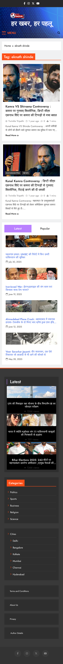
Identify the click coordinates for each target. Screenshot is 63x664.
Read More (10, 135)
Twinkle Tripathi (16, 121)
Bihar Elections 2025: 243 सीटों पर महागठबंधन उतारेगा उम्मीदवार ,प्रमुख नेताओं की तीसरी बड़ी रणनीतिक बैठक (31, 461)
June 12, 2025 (15, 326)
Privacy (13, 619)
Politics (13, 492)
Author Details (16, 633)
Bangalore (18, 547)
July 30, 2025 (15, 261)
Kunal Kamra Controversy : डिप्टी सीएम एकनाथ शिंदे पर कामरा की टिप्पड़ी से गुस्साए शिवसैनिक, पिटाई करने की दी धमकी (30, 185)
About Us (14, 605)
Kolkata (16, 554)
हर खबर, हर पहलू (31, 23)
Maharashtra (13, 173)
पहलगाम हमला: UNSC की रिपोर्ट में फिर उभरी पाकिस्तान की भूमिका (27, 256)
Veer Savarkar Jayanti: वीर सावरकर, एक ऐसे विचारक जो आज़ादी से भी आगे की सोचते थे (29, 353)
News (26, 173)
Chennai (17, 567)
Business (14, 505)
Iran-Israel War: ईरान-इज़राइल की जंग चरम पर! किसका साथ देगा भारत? (29, 288)
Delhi (15, 541)
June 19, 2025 (15, 294)
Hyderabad (18, 574)
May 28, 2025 (15, 359)
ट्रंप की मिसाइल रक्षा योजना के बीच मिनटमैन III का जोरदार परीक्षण (32, 405)
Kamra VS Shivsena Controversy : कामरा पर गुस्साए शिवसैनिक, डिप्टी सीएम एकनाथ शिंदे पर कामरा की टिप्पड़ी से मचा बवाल (31, 110)
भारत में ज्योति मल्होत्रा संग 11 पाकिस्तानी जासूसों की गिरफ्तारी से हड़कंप (31, 433)
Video (9, 98)
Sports (13, 499)
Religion (14, 512)
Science (14, 519)
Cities (13, 534)
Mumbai (17, 561)
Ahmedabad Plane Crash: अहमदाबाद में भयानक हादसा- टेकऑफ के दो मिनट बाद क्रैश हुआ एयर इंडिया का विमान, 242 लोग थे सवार (31, 321)
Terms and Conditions (19, 591)
